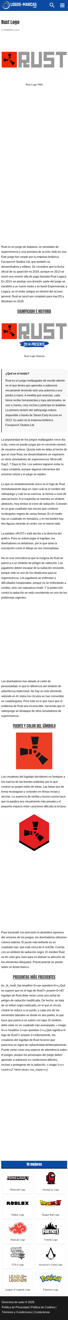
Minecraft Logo (17, 1189)
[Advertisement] (34, 131)
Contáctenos (42, 1312)
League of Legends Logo (17, 1289)
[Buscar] (52, 6)
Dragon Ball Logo (50, 1215)
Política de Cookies (43, 1307)
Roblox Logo (18, 1215)
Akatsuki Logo (17, 1239)
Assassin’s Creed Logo (50, 1264)
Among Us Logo (51, 1189)
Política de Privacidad (15, 1307)
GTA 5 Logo (18, 1264)
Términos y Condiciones (17, 1312)
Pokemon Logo (50, 1289)
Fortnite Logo (50, 1239)
